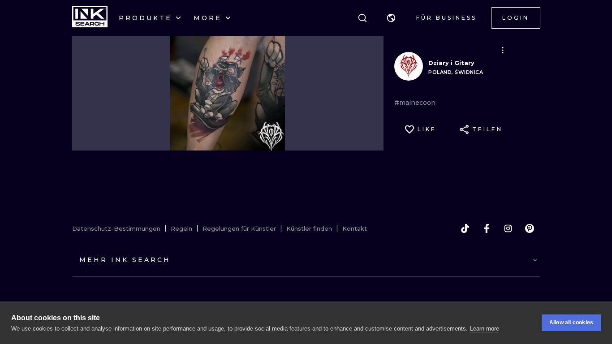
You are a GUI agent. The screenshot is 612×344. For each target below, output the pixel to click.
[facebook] (486, 228)
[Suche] (362, 18)
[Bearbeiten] (502, 50)
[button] (391, 18)
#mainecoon (414, 103)
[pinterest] (529, 228)
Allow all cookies (571, 322)
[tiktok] (465, 228)
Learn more (484, 328)
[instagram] (508, 228)
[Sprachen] (391, 18)
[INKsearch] (90, 17)
